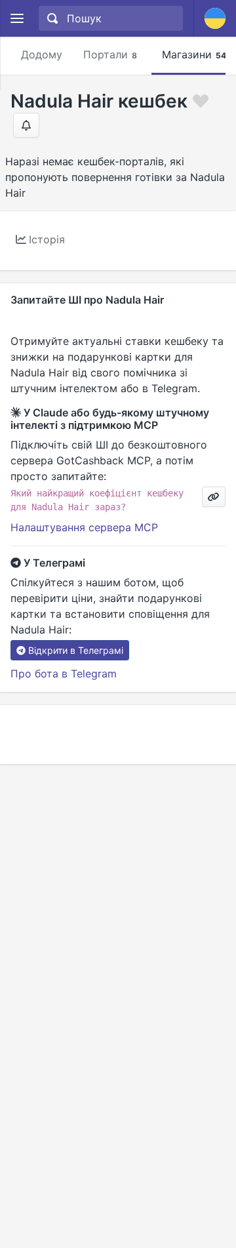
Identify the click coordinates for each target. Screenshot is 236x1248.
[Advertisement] (118, 734)
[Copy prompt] (214, 497)
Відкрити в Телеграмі (75, 650)
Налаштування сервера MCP (84, 527)
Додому (41, 54)
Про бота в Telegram (63, 673)
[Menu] (16, 18)
